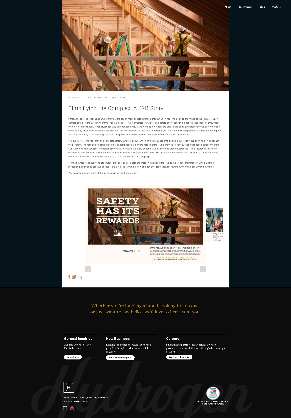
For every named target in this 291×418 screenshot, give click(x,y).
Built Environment (99, 98)
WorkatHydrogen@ (179, 357)
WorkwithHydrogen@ (120, 357)
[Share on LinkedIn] (80, 277)
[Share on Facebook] (69, 278)
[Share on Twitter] (74, 278)
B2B (90, 98)
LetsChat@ (73, 357)
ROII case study (129, 172)
